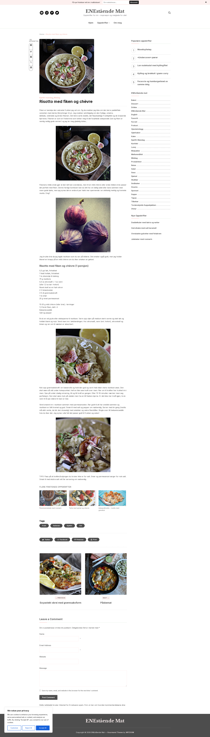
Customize (14, 728)
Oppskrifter (102, 23)
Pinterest (79, 540)
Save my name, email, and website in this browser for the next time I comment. (70, 691)
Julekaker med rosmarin (141, 239)
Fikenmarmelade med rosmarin (50, 508)
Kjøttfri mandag (46, 98)
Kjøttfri (69, 526)
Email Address (45, 645)
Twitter (47, 540)
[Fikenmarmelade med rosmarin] (53, 498)
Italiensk (56, 526)
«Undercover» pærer (147, 57)
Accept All (42, 728)
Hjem (90, 23)
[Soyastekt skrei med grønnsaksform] (60, 574)
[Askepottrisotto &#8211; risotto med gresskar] (112, 498)
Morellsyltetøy (144, 49)
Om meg (118, 23)
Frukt (44, 526)
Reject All (28, 728)
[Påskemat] (106, 574)
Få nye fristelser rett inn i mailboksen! (86, 2)
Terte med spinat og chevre (79, 508)
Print (95, 540)
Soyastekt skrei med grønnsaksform (60, 602)
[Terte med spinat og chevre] (82, 498)
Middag (57, 98)
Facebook (63, 540)
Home (41, 34)
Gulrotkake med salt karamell (143, 228)
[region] (28, 720)
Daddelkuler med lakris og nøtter (145, 222)
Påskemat (106, 602)
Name (41, 634)
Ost (80, 526)
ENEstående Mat (105, 11)
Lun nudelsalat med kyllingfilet (152, 65)
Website (42, 657)
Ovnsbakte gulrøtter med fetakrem (146, 234)
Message (43, 668)
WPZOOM (130, 732)
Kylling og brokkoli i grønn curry (152, 73)
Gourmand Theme (115, 732)
